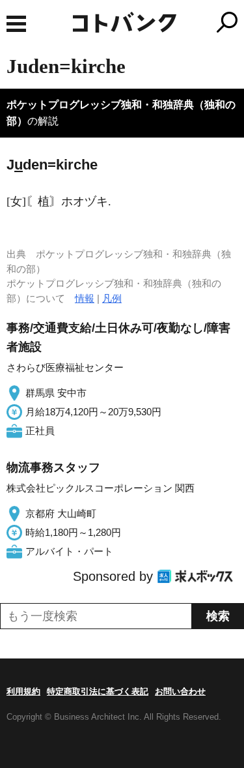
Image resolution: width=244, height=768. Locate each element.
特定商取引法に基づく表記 (97, 691)
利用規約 (23, 691)
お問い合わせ (180, 691)
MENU (16, 23)
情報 (84, 298)
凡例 (112, 298)
